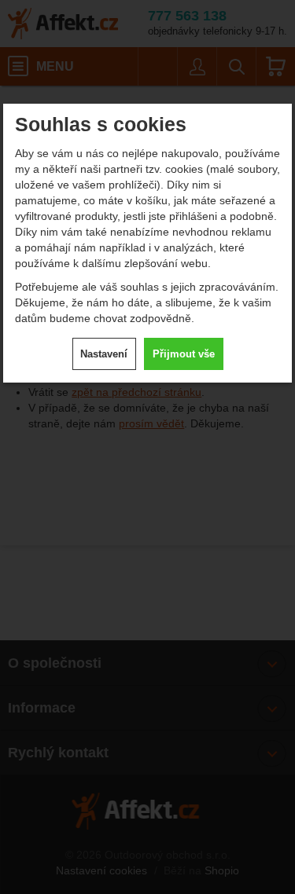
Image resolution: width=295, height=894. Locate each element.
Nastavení (103, 354)
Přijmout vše (184, 354)
